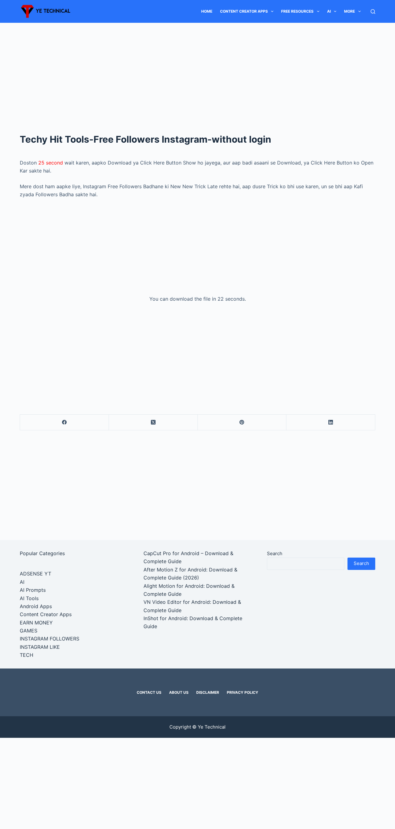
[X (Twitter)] (153, 422)
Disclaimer (207, 692)
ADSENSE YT (35, 574)
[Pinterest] (242, 422)
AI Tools (29, 598)
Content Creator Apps (244, 11)
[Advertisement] (197, 68)
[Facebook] (64, 422)
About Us (179, 692)
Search (274, 553)
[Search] (373, 11)
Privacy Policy (242, 692)
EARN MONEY (36, 623)
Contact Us (149, 692)
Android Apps (36, 606)
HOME (206, 11)
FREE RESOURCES (297, 11)
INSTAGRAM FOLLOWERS (49, 639)
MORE (349, 11)
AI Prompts (33, 590)
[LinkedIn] (330, 422)
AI (329, 11)
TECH (26, 655)
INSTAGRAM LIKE (40, 647)
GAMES (28, 631)
